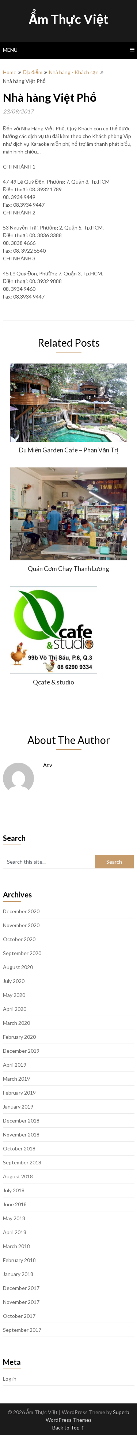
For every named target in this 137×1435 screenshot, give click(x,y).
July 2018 (13, 1190)
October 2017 (19, 1316)
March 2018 (16, 1246)
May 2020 (14, 995)
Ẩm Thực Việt (68, 18)
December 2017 (21, 1288)
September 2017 (22, 1330)
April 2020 (14, 1009)
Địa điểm (32, 72)
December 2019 (21, 1051)
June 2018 (15, 1204)
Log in (9, 1379)
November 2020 (21, 925)
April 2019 (14, 1065)
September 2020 (22, 953)
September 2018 (22, 1162)
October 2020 (19, 939)
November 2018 (21, 1134)
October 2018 (19, 1148)
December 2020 (21, 911)
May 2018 (14, 1218)
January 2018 (18, 1274)
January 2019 (18, 1106)
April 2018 (14, 1232)
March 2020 (16, 1023)
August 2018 (18, 1176)
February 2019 (19, 1092)
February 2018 (19, 1260)
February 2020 (19, 1037)
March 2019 (16, 1079)
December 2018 (21, 1120)
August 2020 (18, 967)
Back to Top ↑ (68, 1427)
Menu (10, 50)
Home (9, 72)
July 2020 (13, 981)
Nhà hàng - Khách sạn (74, 72)
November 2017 (21, 1302)
